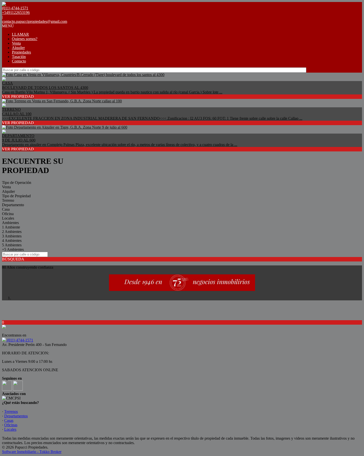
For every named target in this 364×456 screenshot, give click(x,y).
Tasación (19, 57)
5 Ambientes (12, 245)
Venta (16, 43)
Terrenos (11, 411)
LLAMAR (20, 34)
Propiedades (21, 52)
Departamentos (16, 416)
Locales (8, 218)
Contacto (19, 61)
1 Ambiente (11, 227)
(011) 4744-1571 (19, 340)
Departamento (13, 205)
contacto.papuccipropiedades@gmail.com (34, 21)
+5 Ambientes (13, 249)
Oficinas (10, 425)
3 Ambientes (12, 236)
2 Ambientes (12, 231)
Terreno (8, 200)
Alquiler (18, 48)
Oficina (8, 214)
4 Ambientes (12, 240)
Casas (8, 420)
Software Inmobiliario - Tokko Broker (31, 452)
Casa (6, 209)
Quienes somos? (24, 39)
